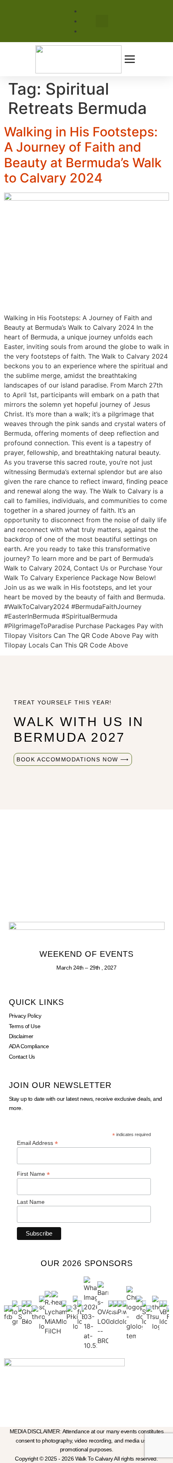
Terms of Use (25, 1026)
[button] (102, 21)
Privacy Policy (25, 1016)
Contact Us (22, 1056)
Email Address (37, 1142)
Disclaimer (21, 1036)
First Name (33, 1173)
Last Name (31, 1202)
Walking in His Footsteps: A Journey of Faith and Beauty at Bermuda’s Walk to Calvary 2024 (83, 155)
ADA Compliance (29, 1046)
